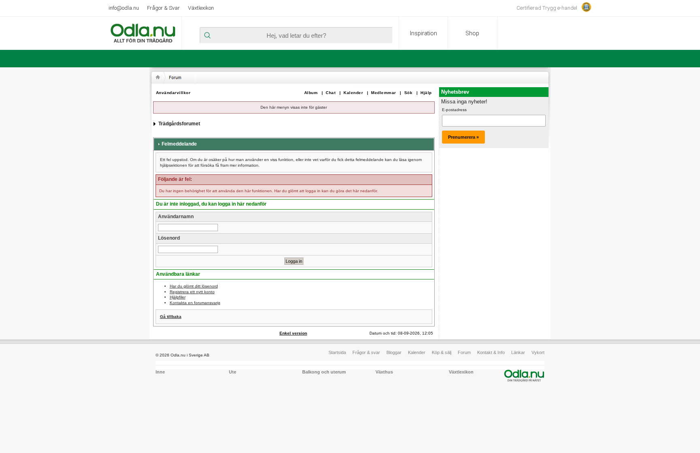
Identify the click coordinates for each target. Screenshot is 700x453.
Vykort (537, 352)
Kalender (353, 92)
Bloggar (393, 352)
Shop (472, 33)
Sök (408, 92)
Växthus (384, 371)
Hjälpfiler (178, 297)
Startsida (337, 352)
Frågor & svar (366, 352)
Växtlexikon (201, 8)
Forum (464, 352)
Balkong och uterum (324, 371)
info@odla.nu (124, 8)
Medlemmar (383, 92)
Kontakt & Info (491, 352)
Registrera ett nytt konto (192, 292)
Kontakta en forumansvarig (195, 303)
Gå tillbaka (170, 316)
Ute (232, 371)
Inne (160, 371)
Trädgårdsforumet (179, 124)
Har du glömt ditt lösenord (194, 286)
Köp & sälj (441, 352)
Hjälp (426, 92)
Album (311, 92)
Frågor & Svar (163, 8)
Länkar (518, 352)
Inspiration (423, 33)
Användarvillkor (173, 92)
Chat (330, 92)
